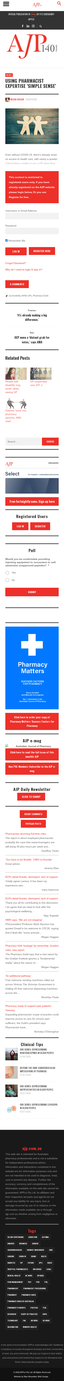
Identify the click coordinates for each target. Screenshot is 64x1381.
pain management (15, 1282)
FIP (21, 1262)
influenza (37, 1269)
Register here (41, 251)
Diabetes (11, 1262)
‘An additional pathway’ (18, 975)
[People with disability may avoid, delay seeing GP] (16, 374)
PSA (44, 1307)
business (23, 1243)
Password (10, 225)
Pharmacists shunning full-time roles (25, 833)
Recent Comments (33, 814)
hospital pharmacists (17, 1269)
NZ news (28, 1275)
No (13, 580)
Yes (14, 572)
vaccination (12, 1327)
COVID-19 (22, 1256)
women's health (29, 1327)
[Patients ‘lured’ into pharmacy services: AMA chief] (16, 402)
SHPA (44, 1314)
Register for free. (19, 197)
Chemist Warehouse (35, 1250)
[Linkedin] (28, 26)
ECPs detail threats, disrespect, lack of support (31, 876)
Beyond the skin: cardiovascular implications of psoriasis (37, 1069)
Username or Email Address (21, 210)
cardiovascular (14, 1250)
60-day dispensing (15, 1237)
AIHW (24, 295)
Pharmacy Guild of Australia (20, 1301)
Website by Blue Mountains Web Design (31, 1376)
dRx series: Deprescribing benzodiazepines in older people (37, 1050)
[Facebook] (22, 26)
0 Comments (17, 284)
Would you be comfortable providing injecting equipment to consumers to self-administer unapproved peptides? (30, 562)
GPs (30, 295)
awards (10, 1243)
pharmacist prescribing (34, 1288)
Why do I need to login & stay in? (23, 269)
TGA (24, 1320)
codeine (10, 1256)
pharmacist (12, 1288)
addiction (32, 1237)
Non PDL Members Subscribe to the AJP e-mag (32, 769)
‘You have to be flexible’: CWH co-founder (28, 859)
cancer (35, 1243)
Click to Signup (31, 796)
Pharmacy (12, 1294)
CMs (51, 1250)
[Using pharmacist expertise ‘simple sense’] (32, 126)
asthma (45, 1237)
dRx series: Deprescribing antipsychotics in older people (36, 1087)
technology (12, 1320)
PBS (37, 1282)
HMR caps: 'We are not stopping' (23, 919)
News (9, 74)
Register (40, 526)
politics (34, 1307)
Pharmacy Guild (40, 295)
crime (33, 1256)
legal (48, 1269)
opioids (40, 1275)
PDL (46, 1282)
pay (29, 1282)
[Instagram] (33, 26)
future (31, 1262)
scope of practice (29, 1314)
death (43, 1256)
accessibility (14, 295)
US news (46, 1320)
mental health (13, 1275)
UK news (34, 1320)
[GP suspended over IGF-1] (41, 374)
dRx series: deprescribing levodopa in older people (38, 1106)
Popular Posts (33, 823)
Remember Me (16, 240)
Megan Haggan (17, 99)
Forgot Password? (15, 263)
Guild (49, 1262)
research (11, 1314)
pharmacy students (16, 1307)
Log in (20, 526)
